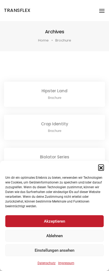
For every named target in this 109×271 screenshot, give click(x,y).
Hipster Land (54, 91)
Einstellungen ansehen (54, 250)
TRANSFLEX (17, 10)
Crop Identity (54, 124)
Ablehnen (54, 235)
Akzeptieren (54, 221)
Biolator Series (54, 157)
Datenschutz (47, 263)
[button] (101, 167)
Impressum (66, 263)
